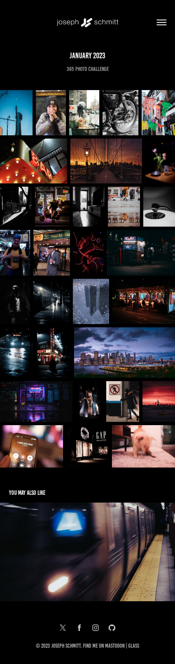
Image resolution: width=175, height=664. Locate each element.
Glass (133, 646)
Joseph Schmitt (66, 646)
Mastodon (115, 646)
